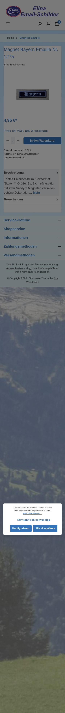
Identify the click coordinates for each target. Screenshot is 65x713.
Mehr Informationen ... (32, 513)
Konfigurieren (20, 528)
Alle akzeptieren (45, 528)
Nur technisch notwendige (33, 519)
